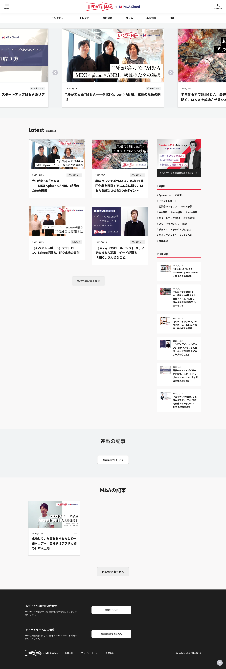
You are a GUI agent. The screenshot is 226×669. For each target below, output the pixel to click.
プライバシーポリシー (89, 653)
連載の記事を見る (113, 460)
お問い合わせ (111, 610)
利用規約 (110, 653)
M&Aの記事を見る (113, 572)
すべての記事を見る (88, 281)
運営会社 (69, 653)
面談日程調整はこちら (111, 633)
